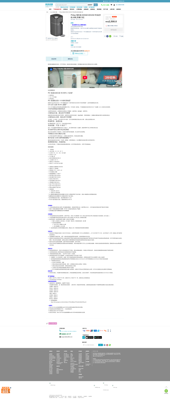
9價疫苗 (58, 354)
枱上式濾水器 (66, 354)
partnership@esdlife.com (99, 356)
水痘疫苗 (58, 361)
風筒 (79, 370)
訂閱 (100, 345)
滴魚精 (71, 359)
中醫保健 (50, 371)
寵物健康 (80, 356)
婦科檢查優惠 (79, 7)
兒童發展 (50, 372)
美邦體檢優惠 (72, 7)
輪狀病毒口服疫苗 (60, 362)
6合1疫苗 (58, 360)
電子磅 (58, 371)
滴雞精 (71, 354)
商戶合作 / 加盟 (63, 396)
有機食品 (87, 358)
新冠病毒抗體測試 (52, 356)
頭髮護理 (72, 371)
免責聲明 (90, 396)
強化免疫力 (72, 363)
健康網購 (74, 397)
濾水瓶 (65, 359)
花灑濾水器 (66, 360)
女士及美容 (72, 365)
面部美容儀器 (81, 368)
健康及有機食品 (81, 362)
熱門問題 (87, 365)
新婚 (56, 397)
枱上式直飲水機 (52, 323)
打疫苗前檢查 (51, 355)
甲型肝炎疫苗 (59, 358)
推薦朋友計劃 (121, 1)
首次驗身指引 (88, 364)
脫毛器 (80, 371)
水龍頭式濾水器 (66, 356)
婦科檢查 (50, 354)
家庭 (65, 397)
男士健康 (50, 359)
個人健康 (87, 356)
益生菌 (71, 355)
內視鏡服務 (51, 364)
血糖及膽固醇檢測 (60, 369)
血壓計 (58, 368)
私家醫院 (85, 7)
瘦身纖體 (72, 366)
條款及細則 (80, 396)
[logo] (49, 7)
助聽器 (58, 373)
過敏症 (50, 363)
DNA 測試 (51, 368)
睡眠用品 (80, 360)
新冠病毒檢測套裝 (52, 358)
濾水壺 (65, 358)
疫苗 (87, 354)
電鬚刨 (80, 369)
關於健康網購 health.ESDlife (54, 396)
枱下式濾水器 (66, 355)
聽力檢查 (50, 370)
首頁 (50, 9)
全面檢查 (50, 353)
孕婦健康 (72, 372)
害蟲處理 (80, 361)
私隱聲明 (85, 396)
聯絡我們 (69, 396)
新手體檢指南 (91, 7)
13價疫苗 (58, 356)
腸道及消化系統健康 (74, 364)
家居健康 (87, 355)
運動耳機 (80, 377)
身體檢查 (87, 353)
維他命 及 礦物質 (73, 361)
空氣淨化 (80, 354)
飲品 (79, 363)
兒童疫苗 (58, 353)
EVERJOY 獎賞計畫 (113, 1)
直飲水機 (65, 353)
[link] (52, 384)
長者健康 (80, 358)
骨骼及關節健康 (73, 368)
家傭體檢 (50, 366)
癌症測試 (50, 365)
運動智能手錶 (81, 376)
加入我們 (74, 396)
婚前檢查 (50, 361)
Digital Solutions (81, 397)
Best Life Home (79, 19)
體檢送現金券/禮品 (64, 7)
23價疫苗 (58, 355)
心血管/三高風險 (52, 360)
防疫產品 (80, 359)
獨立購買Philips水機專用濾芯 (79, 25)
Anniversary (61, 397)
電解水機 (65, 362)
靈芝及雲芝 (72, 358)
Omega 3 (72, 360)
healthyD (69, 397)
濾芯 (64, 361)
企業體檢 (50, 373)
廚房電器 (80, 355)
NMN (71, 353)
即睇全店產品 (79, 53)
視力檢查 (50, 369)
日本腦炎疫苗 (59, 363)
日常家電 (80, 353)
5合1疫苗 (58, 359)
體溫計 (58, 370)
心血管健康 (72, 367)
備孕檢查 (50, 362)
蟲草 (71, 356)
